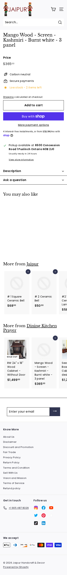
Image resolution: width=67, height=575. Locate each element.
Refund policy (11, 488)
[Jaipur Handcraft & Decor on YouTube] (51, 507)
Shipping (8, 97)
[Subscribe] (55, 411)
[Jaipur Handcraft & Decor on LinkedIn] (43, 523)
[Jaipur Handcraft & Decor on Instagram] (36, 507)
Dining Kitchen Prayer (30, 328)
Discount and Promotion (18, 447)
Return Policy (11, 462)
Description (12, 171)
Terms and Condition (16, 468)
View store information (21, 159)
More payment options (33, 125)
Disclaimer (10, 442)
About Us (9, 437)
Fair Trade (9, 452)
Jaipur (33, 264)
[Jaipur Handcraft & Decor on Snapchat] (51, 515)
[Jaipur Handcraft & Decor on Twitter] (36, 515)
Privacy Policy (11, 457)
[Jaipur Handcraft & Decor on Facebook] (43, 507)
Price (7, 58)
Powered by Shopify (15, 567)
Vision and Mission (14, 478)
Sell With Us (10, 473)
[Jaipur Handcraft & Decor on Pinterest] (43, 515)
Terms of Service (14, 483)
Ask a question (14, 180)
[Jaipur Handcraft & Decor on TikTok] (36, 523)
